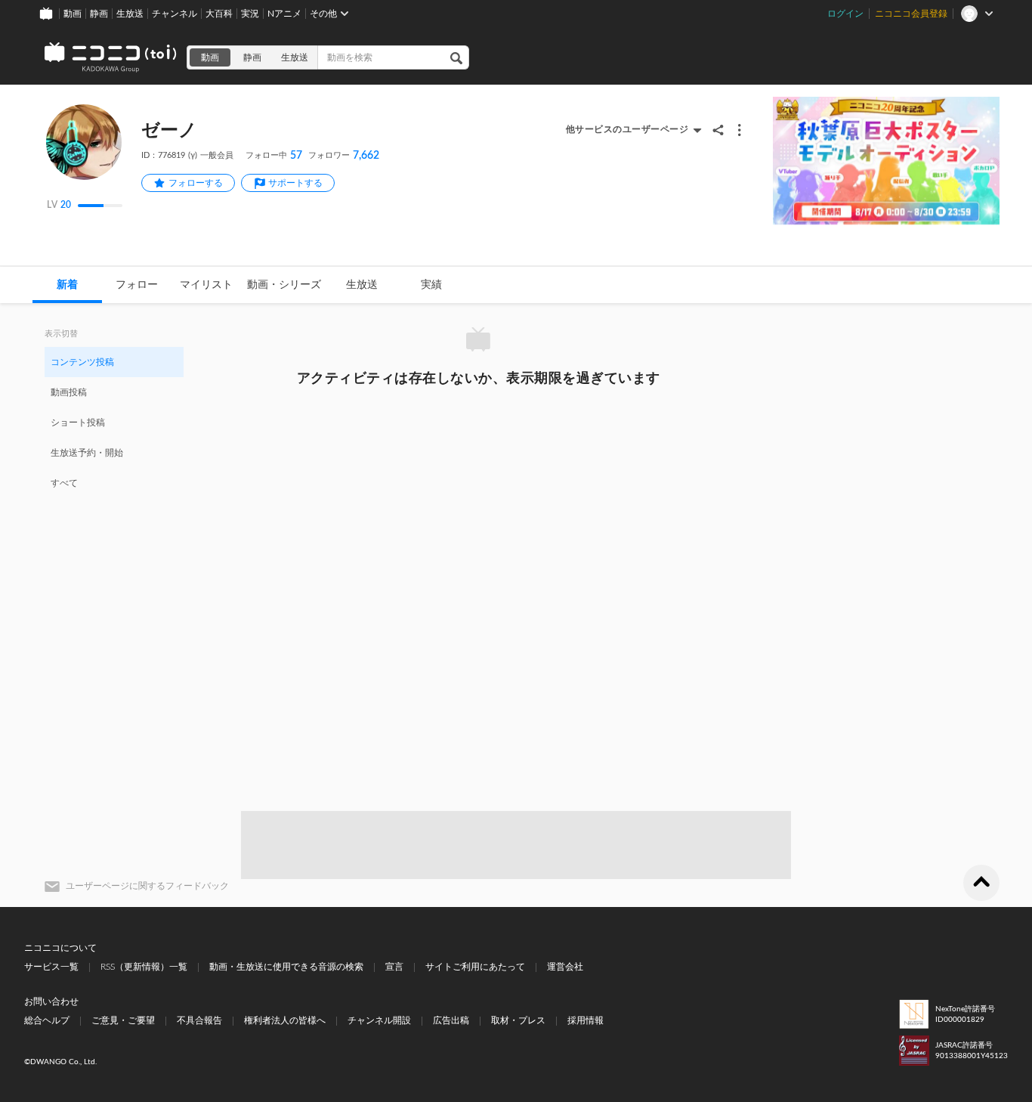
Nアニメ (284, 13)
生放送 (130, 13)
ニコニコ (111, 57)
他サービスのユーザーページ (627, 129)
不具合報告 (199, 1020)
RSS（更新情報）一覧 (143, 966)
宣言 (394, 966)
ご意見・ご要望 (123, 1020)
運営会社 (565, 966)
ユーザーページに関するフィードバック (147, 885)
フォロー (137, 285)
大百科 (219, 13)
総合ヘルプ (47, 1020)
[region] (114, 421)
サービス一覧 (51, 966)
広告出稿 (451, 1020)
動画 (72, 13)
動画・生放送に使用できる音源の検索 (286, 966)
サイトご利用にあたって (475, 966)
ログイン (845, 13)
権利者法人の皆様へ (285, 1020)
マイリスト (206, 285)
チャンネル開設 (379, 1020)
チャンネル (174, 13)
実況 (250, 13)
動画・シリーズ (284, 285)
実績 (431, 285)
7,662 (343, 155)
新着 (67, 285)
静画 (99, 13)
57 (274, 155)
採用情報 (585, 1020)
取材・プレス (518, 1020)
